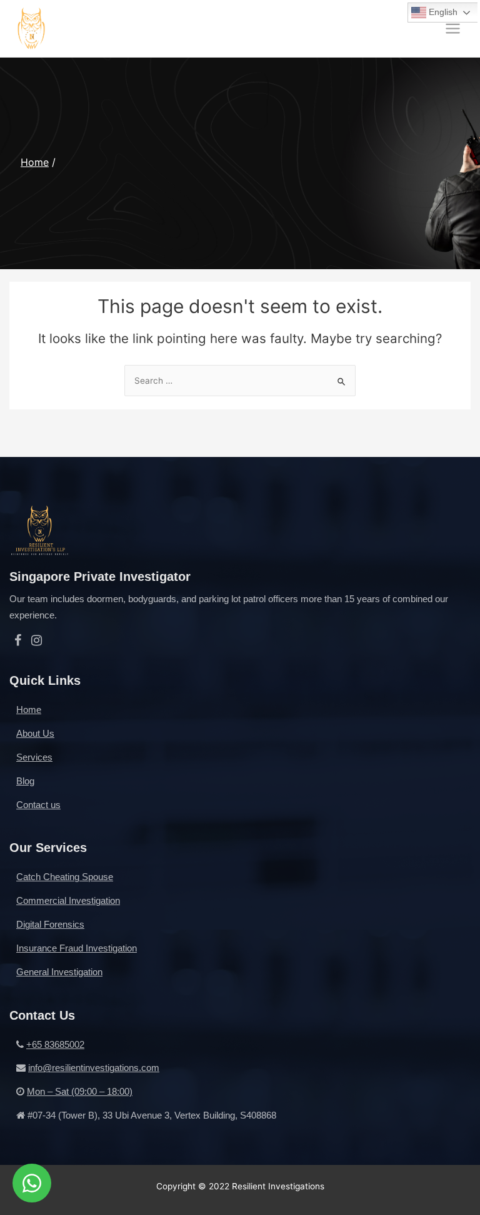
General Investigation (59, 971)
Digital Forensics (50, 924)
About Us (35, 733)
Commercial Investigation (68, 900)
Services (34, 757)
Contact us (38, 804)
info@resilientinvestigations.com (93, 1067)
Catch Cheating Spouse (64, 876)
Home (35, 162)
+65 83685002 (55, 1044)
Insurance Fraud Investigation (76, 948)
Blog (25, 781)
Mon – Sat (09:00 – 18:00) (79, 1091)
